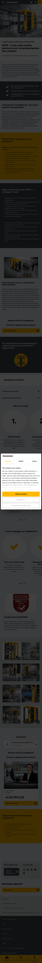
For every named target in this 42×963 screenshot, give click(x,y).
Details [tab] (21, 461)
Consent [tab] (7, 461)
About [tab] (34, 461)
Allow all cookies (21, 494)
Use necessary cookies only (21, 505)
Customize (20, 500)
